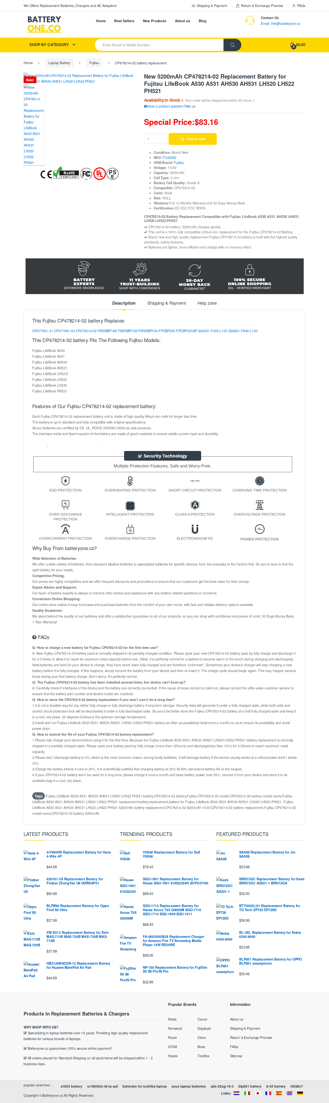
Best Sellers (124, 20)
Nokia (172, 1019)
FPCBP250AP (186, 330)
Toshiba (203, 1055)
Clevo (201, 1037)
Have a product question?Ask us (171, 106)
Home (100, 20)
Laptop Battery (59, 62)
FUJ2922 (169, 157)
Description (124, 303)
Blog (202, 20)
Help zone (207, 303)
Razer (172, 1037)
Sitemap (236, 1055)
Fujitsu (94, 62)
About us (182, 20)
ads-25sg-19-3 (222, 1086)
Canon (202, 1019)
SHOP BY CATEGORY (49, 44)
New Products (154, 20)
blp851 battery (250, 1086)
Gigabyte (204, 1028)
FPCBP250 (167, 330)
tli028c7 (296, 1086)
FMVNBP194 (148, 330)
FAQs (301, 5)
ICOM (172, 1046)
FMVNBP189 (128, 330)
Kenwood (175, 1028)
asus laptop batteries (188, 1086)
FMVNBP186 (107, 330)
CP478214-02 (86, 330)
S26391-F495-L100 (212, 330)
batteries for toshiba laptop (145, 1086)
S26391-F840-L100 (243, 330)
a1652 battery (71, 1086)
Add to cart (196, 138)
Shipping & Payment (212, 5)
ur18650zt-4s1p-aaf (102, 1086)
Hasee (173, 1055)
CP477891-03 (64, 330)
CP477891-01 (42, 330)
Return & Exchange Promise (262, 5)
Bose (201, 1046)
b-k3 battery (276, 1086)
